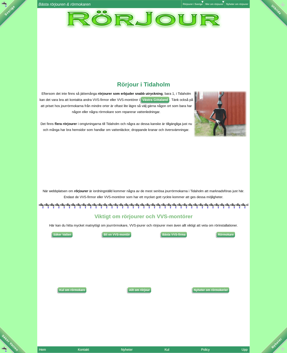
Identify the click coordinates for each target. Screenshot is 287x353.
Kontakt (83, 349)
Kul (167, 349)
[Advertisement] (143, 52)
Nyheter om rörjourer (237, 4)
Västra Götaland (155, 100)
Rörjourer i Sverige (193, 4)
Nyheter (127, 349)
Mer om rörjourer (214, 4)
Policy (205, 349)
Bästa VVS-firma (174, 234)
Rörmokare (226, 234)
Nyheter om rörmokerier (211, 290)
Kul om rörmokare (72, 290)
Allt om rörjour (139, 290)
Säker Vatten (62, 234)
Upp (245, 349)
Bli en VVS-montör (117, 234)
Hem (42, 349)
